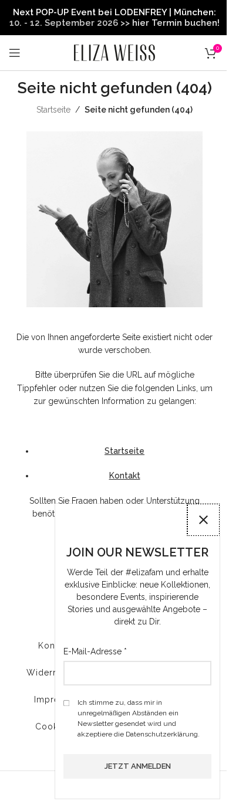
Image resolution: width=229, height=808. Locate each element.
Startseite (53, 109)
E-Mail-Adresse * (95, 651)
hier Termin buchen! (176, 23)
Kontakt (124, 475)
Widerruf (45, 672)
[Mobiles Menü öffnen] (14, 52)
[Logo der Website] (114, 52)
